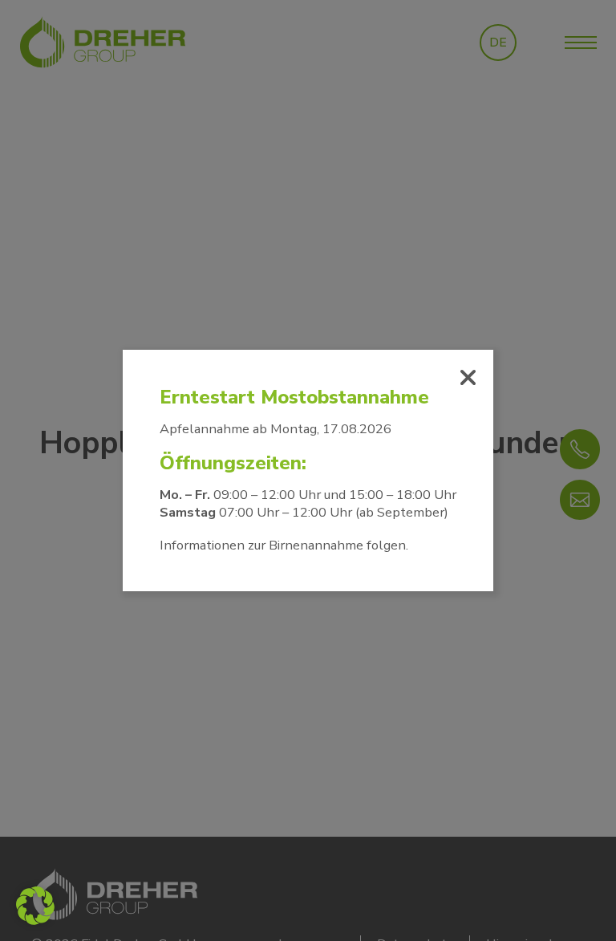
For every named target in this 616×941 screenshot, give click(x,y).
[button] (35, 905)
